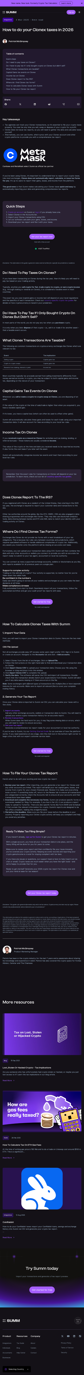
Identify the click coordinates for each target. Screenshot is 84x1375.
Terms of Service (67, 1348)
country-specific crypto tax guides (59, 300)
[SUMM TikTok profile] (80, 1336)
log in (37, 212)
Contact (34, 1353)
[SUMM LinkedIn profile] (74, 1336)
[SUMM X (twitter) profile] (62, 1336)
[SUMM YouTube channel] (68, 1336)
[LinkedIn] (34, 104)
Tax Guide (20, 1343)
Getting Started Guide (39, 731)
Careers (33, 1348)
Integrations (7, 1343)
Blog (18, 1348)
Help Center (21, 1353)
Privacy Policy (66, 1343)
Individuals (6, 1348)
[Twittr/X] (20, 104)
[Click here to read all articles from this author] (42, 955)
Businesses (6, 1357)
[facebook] (5, 104)
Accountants (7, 1353)
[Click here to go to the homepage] (9, 12)
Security (64, 1352)
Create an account (16, 212)
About (33, 1343)
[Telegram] (63, 104)
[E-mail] (78, 104)
